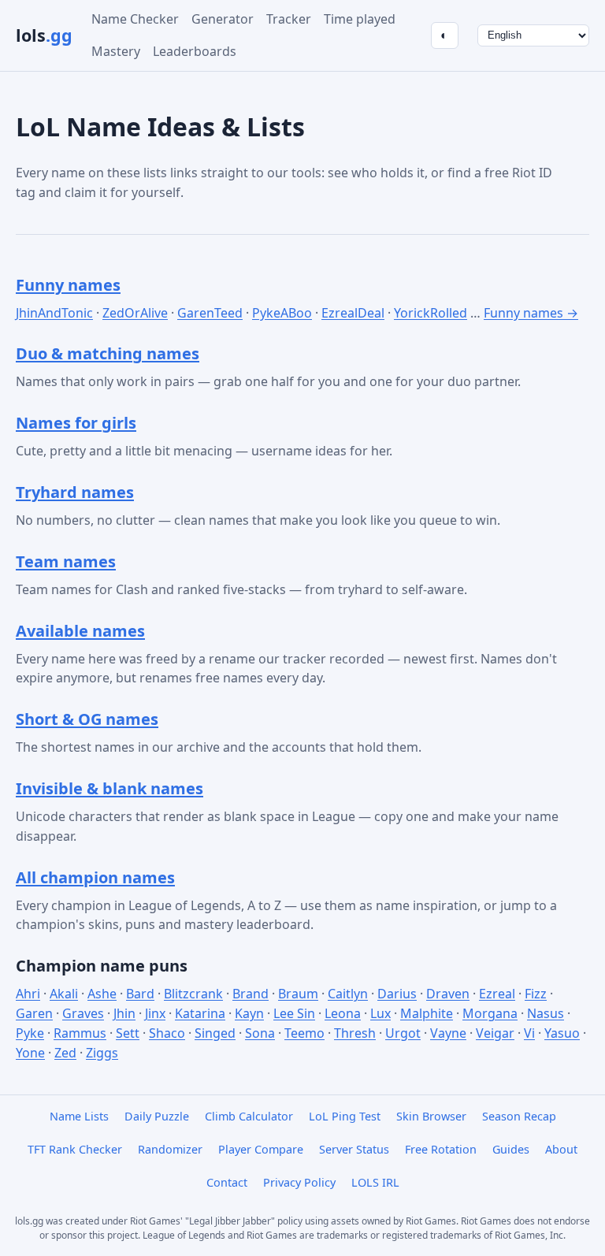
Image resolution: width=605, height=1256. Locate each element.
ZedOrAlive (135, 312)
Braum (298, 993)
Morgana (490, 1013)
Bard (140, 993)
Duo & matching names (107, 353)
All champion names (95, 877)
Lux (380, 1013)
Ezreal (497, 993)
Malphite (426, 1013)
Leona (343, 1013)
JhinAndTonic (54, 312)
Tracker (288, 19)
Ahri (28, 993)
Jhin (124, 1013)
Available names (80, 630)
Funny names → (531, 312)
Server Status (354, 1149)
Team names (66, 561)
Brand (250, 993)
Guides (510, 1149)
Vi (529, 1033)
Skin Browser (431, 1116)
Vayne (448, 1033)
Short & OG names (87, 719)
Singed (215, 1033)
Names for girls (76, 422)
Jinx (155, 1013)
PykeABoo (282, 312)
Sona (260, 1033)
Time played (359, 19)
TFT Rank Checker (75, 1149)
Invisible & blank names (109, 788)
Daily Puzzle (156, 1116)
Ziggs (102, 1052)
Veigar (495, 1033)
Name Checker (135, 19)
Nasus (545, 1013)
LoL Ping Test (344, 1116)
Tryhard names (75, 492)
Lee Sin (294, 1013)
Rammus (80, 1033)
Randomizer (170, 1149)
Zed (65, 1052)
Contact (226, 1182)
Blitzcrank (193, 993)
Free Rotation (441, 1149)
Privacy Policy (299, 1182)
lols (44, 35)
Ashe (102, 993)
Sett (127, 1033)
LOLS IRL (375, 1182)
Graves (83, 1013)
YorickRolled (430, 312)
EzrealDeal (352, 312)
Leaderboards (194, 51)
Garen (34, 1013)
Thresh (355, 1033)
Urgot (403, 1033)
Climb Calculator (249, 1116)
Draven (448, 993)
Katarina (200, 1013)
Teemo (304, 1033)
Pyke (30, 1033)
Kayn (249, 1013)
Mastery (115, 51)
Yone (30, 1052)
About (561, 1149)
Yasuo (562, 1033)
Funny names (68, 284)
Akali (64, 993)
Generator (222, 19)
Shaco (167, 1033)
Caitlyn (348, 993)
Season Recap (519, 1116)
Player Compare (260, 1149)
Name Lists (79, 1116)
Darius (397, 993)
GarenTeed (210, 312)
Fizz (536, 993)
